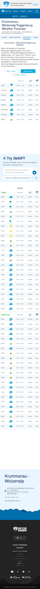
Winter (15, 16)
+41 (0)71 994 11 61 (11, 497)
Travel (15, 11)
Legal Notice (20, 554)
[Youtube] (12, 571)
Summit (20, 75)
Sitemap (20, 561)
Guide (4, 37)
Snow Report (15, 37)
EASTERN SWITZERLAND (11, 32)
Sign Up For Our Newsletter (20, 551)
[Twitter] (18, 571)
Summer (23, 16)
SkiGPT (30, 11)
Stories (23, 11)
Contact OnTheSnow (20, 545)
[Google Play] (15, 577)
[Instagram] (23, 571)
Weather (8, 11)
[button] (37, 11)
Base (11, 71)
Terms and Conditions (20, 558)
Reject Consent (20, 565)
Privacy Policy (20, 556)
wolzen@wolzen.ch (12, 501)
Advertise (20, 548)
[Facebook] (29, 571)
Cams (35, 37)
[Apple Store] (26, 577)
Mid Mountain (28, 71)
